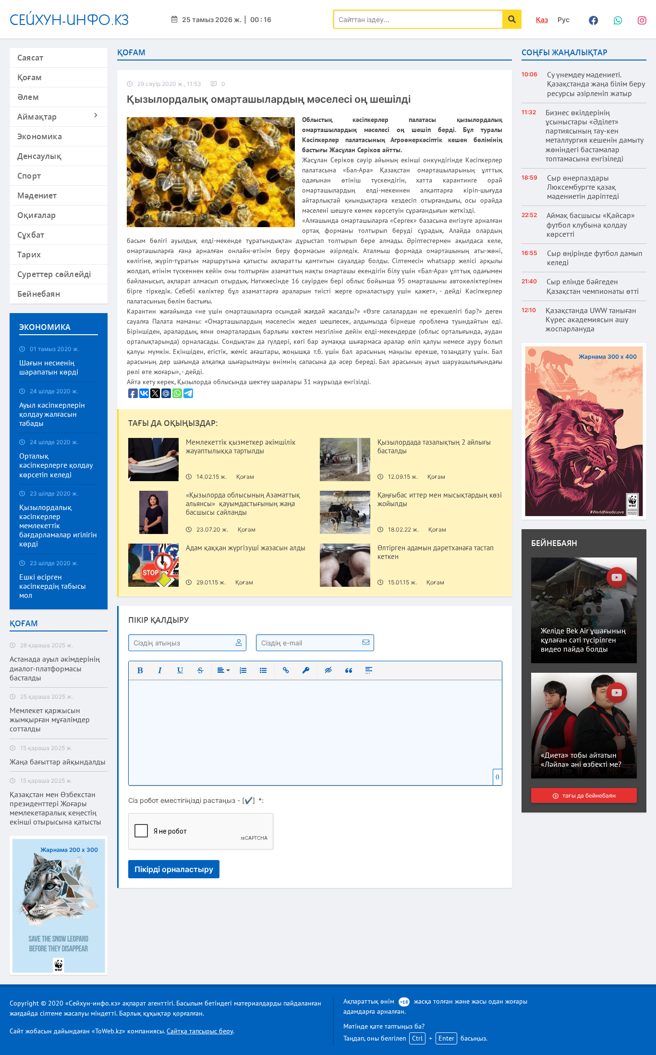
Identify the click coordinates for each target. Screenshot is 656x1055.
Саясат (30, 57)
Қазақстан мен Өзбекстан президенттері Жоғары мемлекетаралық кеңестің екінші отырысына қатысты (55, 808)
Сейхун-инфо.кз (69, 19)
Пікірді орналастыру (173, 869)
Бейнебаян (38, 294)
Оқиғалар (36, 215)
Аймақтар (37, 116)
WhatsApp (615, 19)
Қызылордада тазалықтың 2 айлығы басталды (434, 446)
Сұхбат (30, 235)
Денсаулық (39, 156)
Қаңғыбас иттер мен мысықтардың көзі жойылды (439, 499)
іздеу (512, 19)
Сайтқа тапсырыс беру (200, 1031)
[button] (140, 670)
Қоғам (29, 77)
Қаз (542, 19)
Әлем (28, 97)
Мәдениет (37, 195)
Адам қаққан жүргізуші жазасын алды (245, 548)
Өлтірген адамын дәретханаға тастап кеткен (435, 552)
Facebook (591, 19)
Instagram (639, 19)
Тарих (29, 254)
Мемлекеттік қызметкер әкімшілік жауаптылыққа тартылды (240, 446)
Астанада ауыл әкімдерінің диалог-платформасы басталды (55, 668)
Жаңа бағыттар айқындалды (58, 761)
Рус (564, 19)
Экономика (39, 136)
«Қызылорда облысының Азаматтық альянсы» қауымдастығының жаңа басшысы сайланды (243, 504)
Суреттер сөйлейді (54, 274)
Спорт (29, 175)
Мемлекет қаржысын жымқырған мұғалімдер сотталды (50, 719)
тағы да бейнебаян (588, 795)
